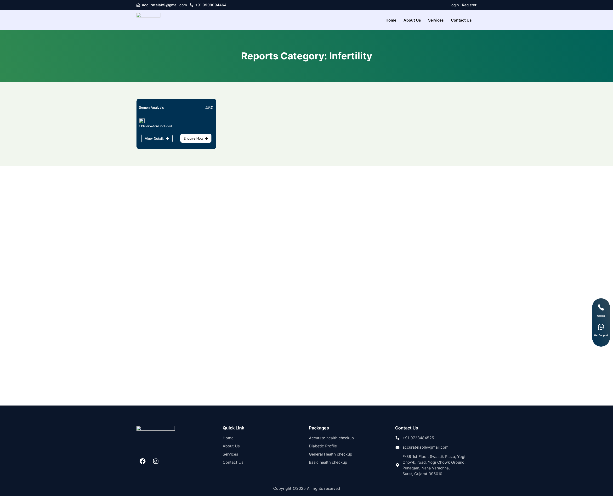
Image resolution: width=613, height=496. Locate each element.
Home (391, 20)
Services (436, 20)
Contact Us (461, 20)
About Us (412, 20)
